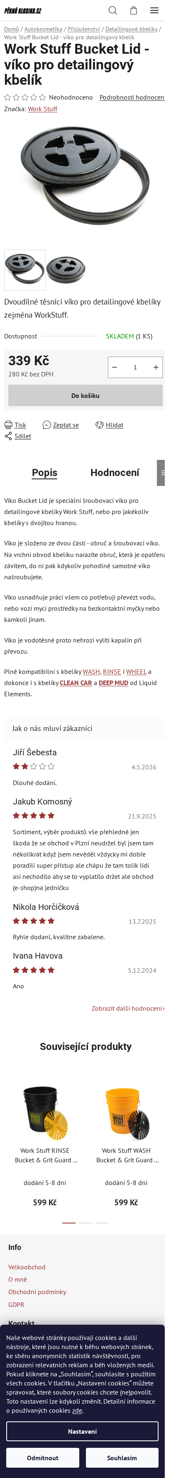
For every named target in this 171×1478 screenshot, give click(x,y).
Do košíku (85, 395)
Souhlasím (122, 1458)
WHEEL (136, 671)
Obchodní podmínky (37, 1292)
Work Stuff (42, 109)
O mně (17, 1279)
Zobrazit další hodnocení (127, 1008)
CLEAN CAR (76, 682)
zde (77, 1410)
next (162, 1111)
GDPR (16, 1304)
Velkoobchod (27, 1267)
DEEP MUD (113, 682)
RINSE (112, 671)
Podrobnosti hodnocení (133, 97)
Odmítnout (43, 1458)
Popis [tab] (44, 472)
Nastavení (82, 1431)
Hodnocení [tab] (114, 472)
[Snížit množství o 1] (114, 367)
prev (8, 1111)
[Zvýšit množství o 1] (156, 367)
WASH (91, 671)
